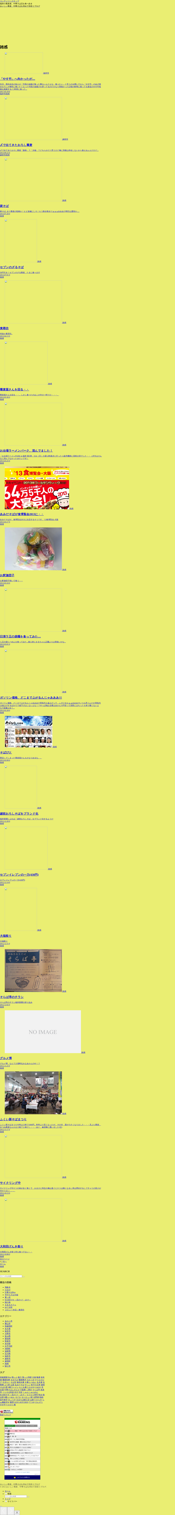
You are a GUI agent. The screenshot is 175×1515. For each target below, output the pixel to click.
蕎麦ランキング (5, 1415)
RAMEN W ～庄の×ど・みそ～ (18, 1300)
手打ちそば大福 (11, 1295)
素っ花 (7, 1297)
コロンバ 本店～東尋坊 (14, 1310)
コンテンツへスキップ (9, 1)
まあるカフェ (10, 1305)
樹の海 (7, 1302)
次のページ (5, 1259)
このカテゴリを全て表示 (22, 1472)
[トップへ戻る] (1, 1506)
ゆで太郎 (8, 1307)
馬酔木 (7, 1287)
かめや (7, 1290)
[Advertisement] (87, 25)
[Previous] (3, 1511)
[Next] (10, 1511)
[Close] (17, 1512)
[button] (23, 1276)
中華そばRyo (10, 1292)
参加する (37, 1474)
